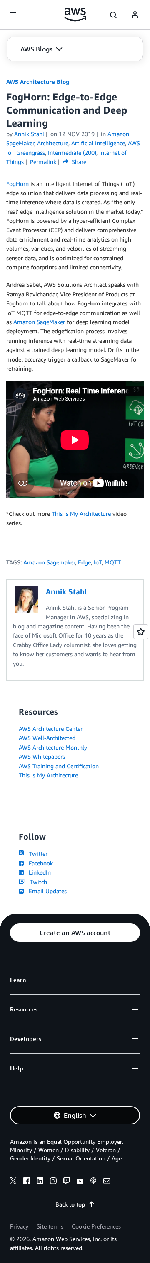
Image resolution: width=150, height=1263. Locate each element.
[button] (41, 49)
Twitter (36, 853)
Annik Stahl (29, 133)
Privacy (19, 1226)
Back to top (70, 1204)
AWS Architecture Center (50, 728)
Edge (84, 562)
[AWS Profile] (135, 15)
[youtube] (80, 1182)
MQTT (113, 562)
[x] (13, 1182)
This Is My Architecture (81, 513)
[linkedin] (40, 1182)
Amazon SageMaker (39, 321)
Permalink (43, 161)
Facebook (39, 863)
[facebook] (26, 1182)
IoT (98, 562)
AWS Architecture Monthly (53, 747)
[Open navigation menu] (13, 15)
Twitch (36, 881)
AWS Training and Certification (59, 766)
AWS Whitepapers (42, 756)
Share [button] (78, 161)
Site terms (50, 1226)
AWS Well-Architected (47, 737)
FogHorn (17, 183)
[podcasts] (93, 1182)
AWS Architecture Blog (37, 81)
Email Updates (46, 890)
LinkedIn (38, 872)
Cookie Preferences (96, 1226)
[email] (106, 1182)
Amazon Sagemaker (49, 562)
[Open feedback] (140, 631)
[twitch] (66, 1182)
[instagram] (53, 1182)
